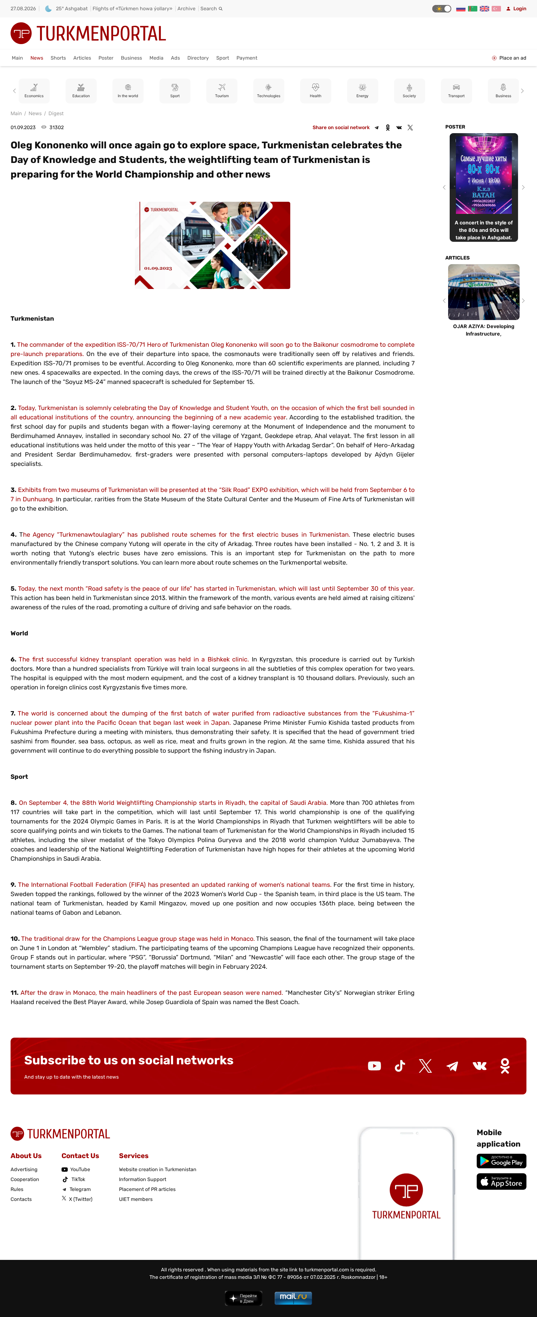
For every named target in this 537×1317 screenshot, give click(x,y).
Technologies (222, 96)
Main (17, 58)
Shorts (58, 58)
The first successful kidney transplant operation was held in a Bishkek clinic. (134, 659)
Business (131, 58)
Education (34, 96)
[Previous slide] (15, 90)
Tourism (175, 96)
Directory (198, 58)
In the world (81, 96)
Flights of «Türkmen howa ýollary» (132, 8)
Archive (186, 8)
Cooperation (25, 1179)
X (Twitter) (80, 1199)
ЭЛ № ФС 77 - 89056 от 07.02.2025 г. (296, 1277)
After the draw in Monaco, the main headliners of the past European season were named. (152, 992)
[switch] (441, 8)
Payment (246, 58)
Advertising (24, 1169)
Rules (17, 1189)
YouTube (80, 1169)
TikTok (78, 1179)
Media (156, 58)
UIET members (136, 1199)
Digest (56, 113)
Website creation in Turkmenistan (157, 1169)
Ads (175, 58)
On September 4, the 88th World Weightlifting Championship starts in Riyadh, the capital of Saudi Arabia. (173, 802)
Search (208, 8)
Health (269, 96)
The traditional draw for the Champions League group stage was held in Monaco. (138, 938)
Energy (316, 96)
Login (519, 8)
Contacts (21, 1199)
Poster (106, 58)
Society (362, 96)
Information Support (142, 1179)
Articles (82, 58)
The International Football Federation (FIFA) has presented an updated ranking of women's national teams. (175, 884)
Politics (503, 96)
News (36, 58)
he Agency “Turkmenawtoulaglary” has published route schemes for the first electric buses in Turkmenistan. (186, 534)
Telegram (80, 1189)
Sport (222, 58)
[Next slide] (521, 90)
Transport (410, 96)
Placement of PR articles (147, 1189)
